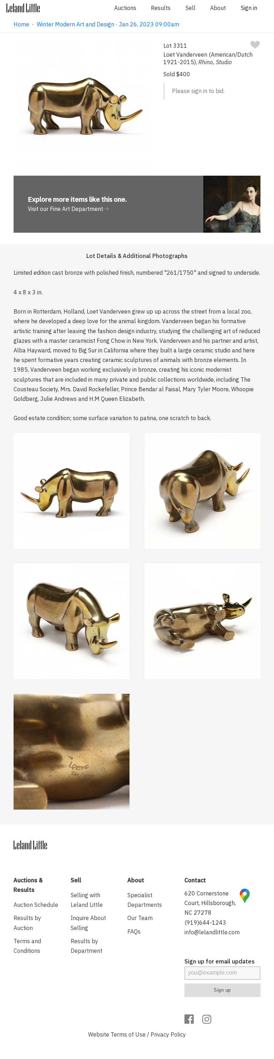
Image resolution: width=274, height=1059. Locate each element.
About (218, 7)
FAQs (134, 931)
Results (161, 7)
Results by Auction (27, 922)
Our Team (140, 917)
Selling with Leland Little (87, 900)
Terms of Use (128, 1034)
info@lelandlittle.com (212, 932)
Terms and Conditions (27, 945)
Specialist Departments (144, 900)
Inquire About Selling (88, 922)
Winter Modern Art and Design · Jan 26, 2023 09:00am (108, 24)
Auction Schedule (36, 904)
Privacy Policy (168, 1034)
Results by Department (86, 945)
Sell (191, 7)
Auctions (125, 7)
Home (21, 24)
